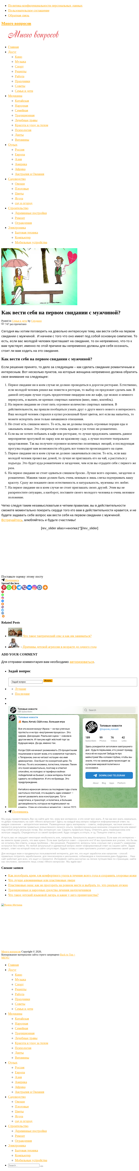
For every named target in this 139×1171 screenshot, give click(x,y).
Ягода (19, 198)
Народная (21, 105)
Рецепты (20, 71)
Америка (21, 164)
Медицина (15, 96)
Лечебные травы (26, 120)
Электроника (17, 227)
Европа (20, 154)
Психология (23, 130)
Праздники (22, 81)
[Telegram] (19, 587)
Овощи (20, 183)
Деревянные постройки (31, 213)
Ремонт (20, 218)
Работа (19, 76)
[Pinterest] (3, 587)
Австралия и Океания (29, 174)
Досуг (12, 52)
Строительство (18, 208)
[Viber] (24, 587)
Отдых (12, 144)
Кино (18, 57)
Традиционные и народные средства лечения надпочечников (49, 890)
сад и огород (23, 203)
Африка (20, 169)
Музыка (20, 61)
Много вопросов (16, 23)
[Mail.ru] (39, 587)
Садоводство (17, 179)
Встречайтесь (12, 520)
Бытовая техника (26, 232)
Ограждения (23, 223)
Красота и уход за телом (31, 125)
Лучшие (20, 689)
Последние (22, 694)
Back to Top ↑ (67, 954)
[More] (45, 587)
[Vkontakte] (29, 587)
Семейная (21, 110)
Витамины (22, 139)
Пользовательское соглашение (28, 10)
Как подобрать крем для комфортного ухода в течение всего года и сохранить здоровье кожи (72, 875)
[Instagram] (34, 587)
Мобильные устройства (31, 242)
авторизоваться (82, 662)
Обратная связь (18, 15)
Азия (18, 159)
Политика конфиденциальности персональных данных (45, 5)
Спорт (19, 66)
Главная (13, 47)
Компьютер (23, 237)
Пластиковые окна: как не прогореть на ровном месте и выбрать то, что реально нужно (68, 885)
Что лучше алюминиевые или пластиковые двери (41, 880)
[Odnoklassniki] (14, 587)
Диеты (19, 135)
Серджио (36, 320)
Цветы (19, 193)
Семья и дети (24, 91)
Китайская (22, 100)
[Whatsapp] (9, 587)
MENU (5, 957)
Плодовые (22, 188)
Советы (20, 86)
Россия (19, 149)
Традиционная (25, 115)
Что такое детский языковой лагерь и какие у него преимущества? (53, 895)
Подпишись (12, 580)
